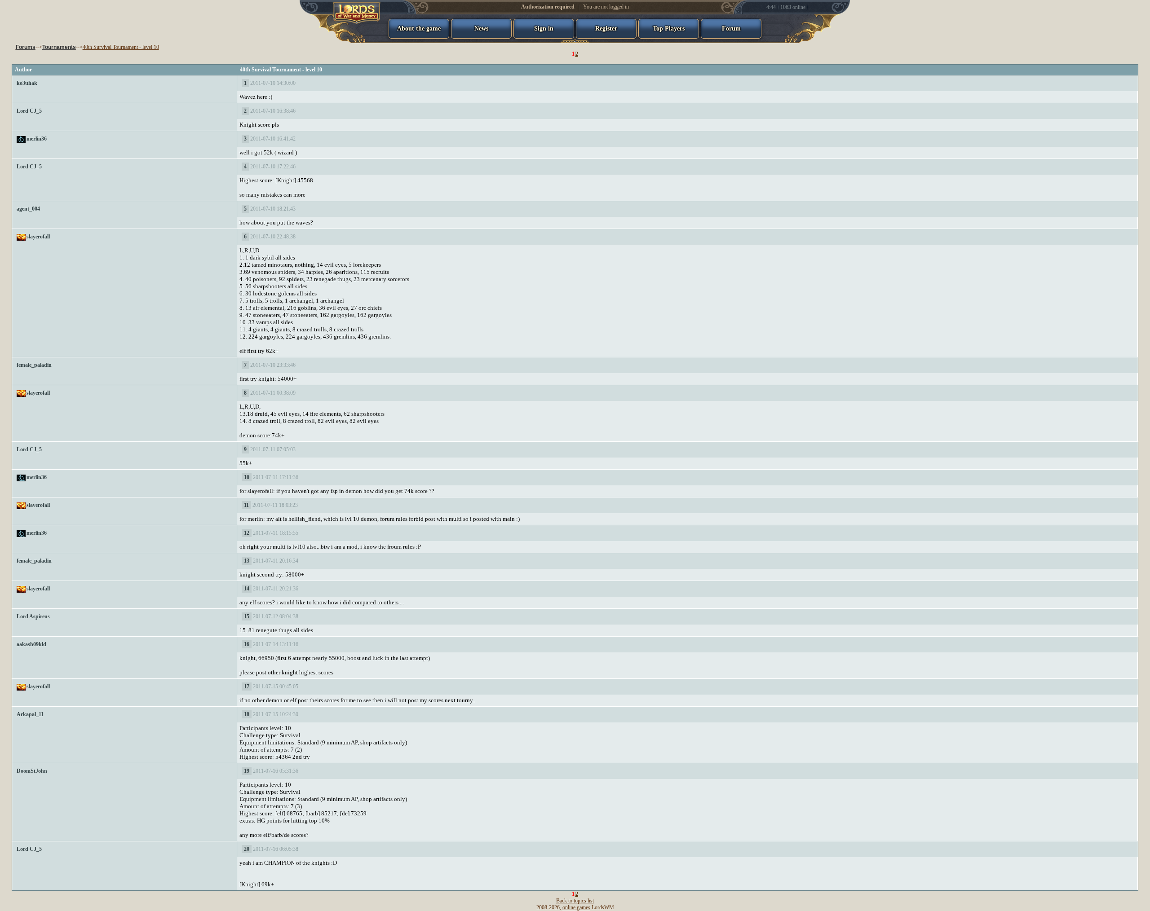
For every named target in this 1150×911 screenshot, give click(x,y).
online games (576, 907)
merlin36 (37, 139)
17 (246, 686)
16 (246, 644)
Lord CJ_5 (29, 111)
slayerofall (38, 236)
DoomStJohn (32, 771)
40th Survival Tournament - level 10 (121, 47)
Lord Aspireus (33, 616)
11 (246, 505)
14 (246, 588)
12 (246, 533)
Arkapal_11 (30, 714)
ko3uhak (27, 83)
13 (246, 561)
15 (246, 616)
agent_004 (28, 209)
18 (246, 714)
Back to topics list (575, 901)
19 (246, 771)
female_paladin (34, 365)
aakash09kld (31, 644)
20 (246, 849)
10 (246, 477)
